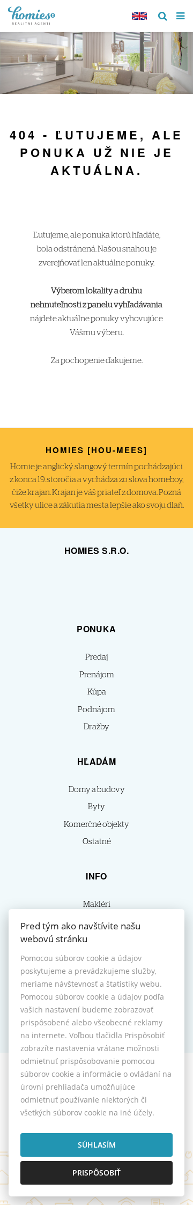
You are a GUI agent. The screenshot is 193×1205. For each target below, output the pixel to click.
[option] (96, 60)
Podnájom (96, 710)
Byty (96, 807)
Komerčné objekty (96, 824)
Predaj (96, 657)
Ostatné (97, 842)
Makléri (96, 904)
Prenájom (96, 675)
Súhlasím (97, 1145)
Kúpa (96, 692)
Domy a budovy (97, 790)
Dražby (96, 727)
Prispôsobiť (96, 1172)
